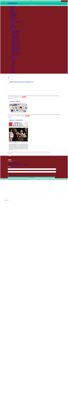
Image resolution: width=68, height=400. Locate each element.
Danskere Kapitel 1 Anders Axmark (16, 30)
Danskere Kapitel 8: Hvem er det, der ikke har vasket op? (16, 36)
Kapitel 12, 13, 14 (13, 62)
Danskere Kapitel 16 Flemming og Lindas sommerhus (16, 45)
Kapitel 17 (13, 66)
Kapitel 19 (13, 67)
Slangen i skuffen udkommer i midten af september (15, 162)
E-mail (9, 170)
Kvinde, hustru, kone (13, 23)
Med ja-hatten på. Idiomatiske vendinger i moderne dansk (14, 13)
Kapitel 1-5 (12, 29)
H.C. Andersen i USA (11, 163)
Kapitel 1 (13, 57)
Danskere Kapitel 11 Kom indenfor (16, 39)
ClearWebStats (22, 179)
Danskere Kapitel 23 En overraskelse (16, 53)
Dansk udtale (12, 7)
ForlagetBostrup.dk (12, 3)
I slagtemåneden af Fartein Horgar (16, 21)
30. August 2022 (10, 153)
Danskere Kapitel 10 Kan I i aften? (16, 38)
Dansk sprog (10, 12)
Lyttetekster (10, 56)
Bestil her (10, 73)
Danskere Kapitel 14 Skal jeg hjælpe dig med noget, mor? (16, 43)
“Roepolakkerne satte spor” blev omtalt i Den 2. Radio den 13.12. (16, 165)
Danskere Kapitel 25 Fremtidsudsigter (16, 55)
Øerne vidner (12, 22)
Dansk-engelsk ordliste (11, 72)
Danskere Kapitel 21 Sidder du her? (16, 51)
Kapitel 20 (13, 68)
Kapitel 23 (13, 70)
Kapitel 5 (13, 58)
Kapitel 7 (13, 60)
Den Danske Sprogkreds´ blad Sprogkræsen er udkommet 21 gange (21, 81)
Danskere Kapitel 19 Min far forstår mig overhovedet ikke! (16, 49)
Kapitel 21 (13, 69)
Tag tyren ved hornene (13, 15)
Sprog (9, 174)
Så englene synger (13, 16)
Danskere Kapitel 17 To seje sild (15, 46)
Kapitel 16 (13, 65)
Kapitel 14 (13, 64)
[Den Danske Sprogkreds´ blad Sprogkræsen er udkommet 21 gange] (18, 94)
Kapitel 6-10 (12, 33)
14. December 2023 (10, 98)
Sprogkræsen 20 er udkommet (14, 101)
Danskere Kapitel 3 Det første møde (16, 31)
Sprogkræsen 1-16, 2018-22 (14, 18)
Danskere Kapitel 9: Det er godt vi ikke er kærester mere (16, 37)
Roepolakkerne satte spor (13, 19)
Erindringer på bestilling (13, 27)
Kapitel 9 (13, 61)
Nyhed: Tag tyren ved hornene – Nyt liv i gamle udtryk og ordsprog (16, 164)
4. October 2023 (9, 117)
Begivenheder (10, 28)
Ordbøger (12, 10)
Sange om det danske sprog (14, 17)
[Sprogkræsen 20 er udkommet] (18, 113)
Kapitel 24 (13, 71)
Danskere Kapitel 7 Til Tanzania (15, 35)
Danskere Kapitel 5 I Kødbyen (15, 32)
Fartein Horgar (12, 20)
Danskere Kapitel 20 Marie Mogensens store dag (15, 50)
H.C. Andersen (12, 24)
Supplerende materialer (13, 11)
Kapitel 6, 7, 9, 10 (13, 59)
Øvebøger (12, 8)
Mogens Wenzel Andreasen (14, 26)
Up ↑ (25, 179)
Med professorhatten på (13, 14)
